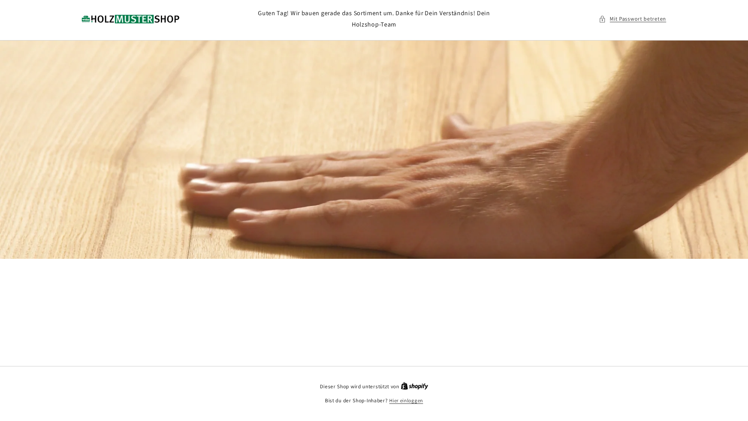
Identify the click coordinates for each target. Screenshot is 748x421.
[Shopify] (414, 386)
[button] (632, 19)
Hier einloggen (406, 400)
